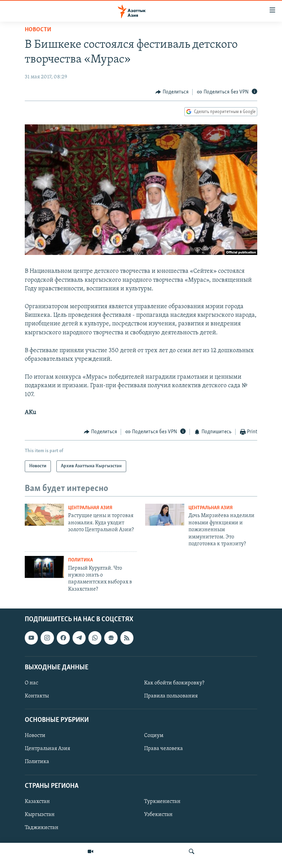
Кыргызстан (40, 814)
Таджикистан (41, 827)
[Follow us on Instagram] (47, 638)
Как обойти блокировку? (174, 683)
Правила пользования (171, 696)
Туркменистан (162, 801)
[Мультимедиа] (90, 851)
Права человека (163, 749)
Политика (80, 560)
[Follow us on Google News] (110, 638)
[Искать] (191, 851)
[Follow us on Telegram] (79, 638)
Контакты (37, 696)
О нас (31, 683)
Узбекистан (158, 814)
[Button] (171, 92)
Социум (153, 736)
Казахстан (37, 801)
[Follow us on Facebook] (63, 638)
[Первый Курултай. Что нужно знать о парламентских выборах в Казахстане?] (44, 567)
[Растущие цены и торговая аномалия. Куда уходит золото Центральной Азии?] (44, 515)
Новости (38, 30)
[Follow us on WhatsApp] (94, 638)
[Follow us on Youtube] (31, 638)
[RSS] (126, 638)
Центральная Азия (90, 508)
